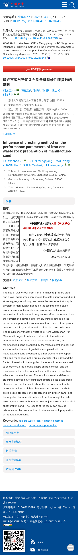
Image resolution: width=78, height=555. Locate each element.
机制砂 (45, 280)
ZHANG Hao (11, 165)
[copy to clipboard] (48, 57)
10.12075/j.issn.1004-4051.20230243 (37, 21)
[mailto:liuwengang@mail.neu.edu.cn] (18, 94)
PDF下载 (41, 69)
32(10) (48, 17)
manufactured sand (14, 425)
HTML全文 (12, 432)
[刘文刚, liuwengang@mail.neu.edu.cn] (15, 94)
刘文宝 (7, 90)
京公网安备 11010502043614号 (48, 521)
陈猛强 (25, 90)
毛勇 (36, 90)
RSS (40, 542)
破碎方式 (32, 280)
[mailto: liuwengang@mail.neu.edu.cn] (68, 165)
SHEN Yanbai (32, 165)
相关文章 (11, 450)
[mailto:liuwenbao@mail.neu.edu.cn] (17, 90)
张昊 (45, 90)
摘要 (8, 201)
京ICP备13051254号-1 (15, 521)
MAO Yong (63, 161)
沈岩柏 (56, 90)
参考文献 (14, 441)
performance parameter (43, 425)
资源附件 (13, 469)
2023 (37, 17)
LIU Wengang (53, 165)
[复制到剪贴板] (60, 37)
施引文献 (13, 460)
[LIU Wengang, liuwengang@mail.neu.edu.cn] (65, 164)
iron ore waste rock (30, 420)
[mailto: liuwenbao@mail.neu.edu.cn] (25, 160)
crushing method (54, 420)
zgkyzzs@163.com (60, 507)
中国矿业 (24, 17)
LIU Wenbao (11, 161)
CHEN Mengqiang (40, 161)
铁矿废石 (18, 280)
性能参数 (57, 280)
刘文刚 (7, 94)
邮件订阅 (43, 550)
